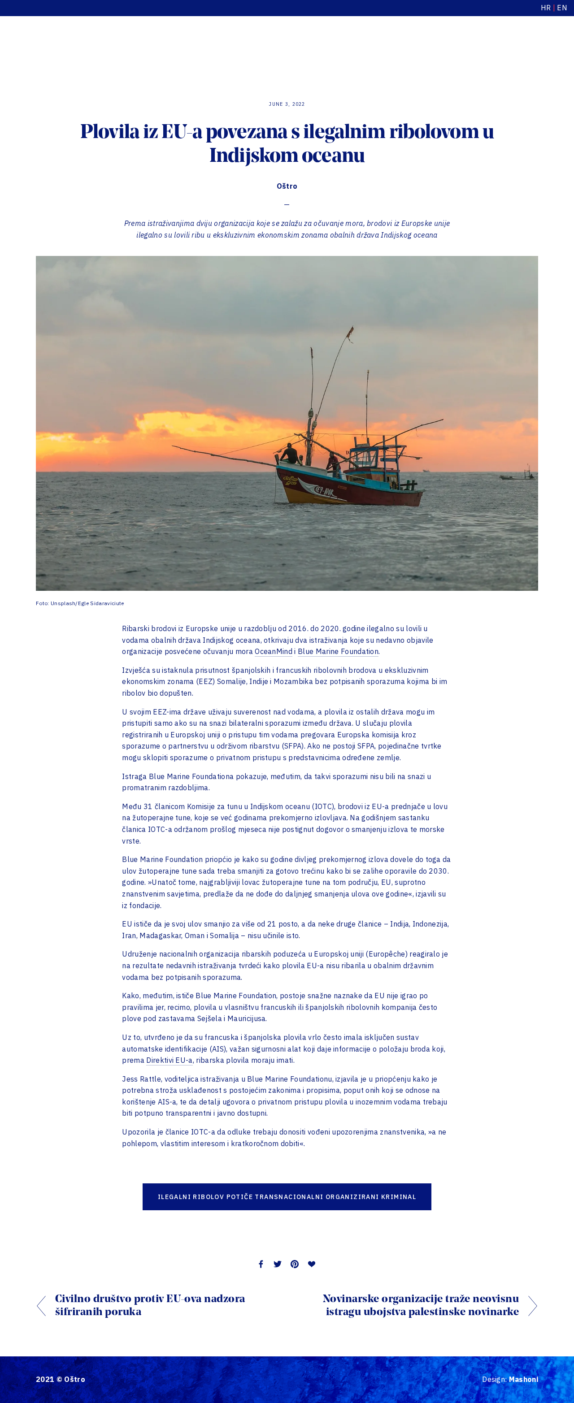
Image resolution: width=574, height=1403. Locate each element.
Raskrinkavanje (162, 48)
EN (562, 7)
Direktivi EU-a (169, 1060)
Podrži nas (512, 48)
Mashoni (523, 1379)
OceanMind (273, 651)
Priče (82, 48)
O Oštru (213, 48)
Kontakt (252, 48)
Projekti (48, 48)
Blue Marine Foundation (338, 651)
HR (546, 7)
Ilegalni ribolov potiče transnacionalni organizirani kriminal (287, 1197)
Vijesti (114, 48)
